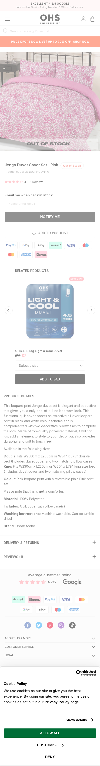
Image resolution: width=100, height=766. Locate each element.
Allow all (50, 733)
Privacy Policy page (62, 702)
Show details (76, 720)
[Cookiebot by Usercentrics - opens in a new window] (76, 673)
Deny (50, 757)
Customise (47, 745)
